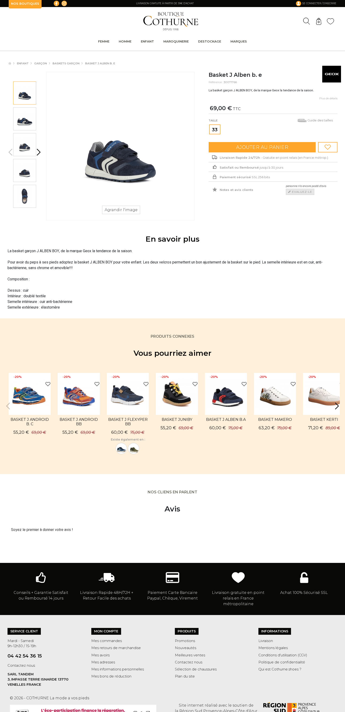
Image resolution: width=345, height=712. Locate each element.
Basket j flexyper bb (128, 421)
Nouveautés (185, 648)
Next (38, 152)
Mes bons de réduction (111, 676)
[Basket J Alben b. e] (24, 92)
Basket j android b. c (30, 421)
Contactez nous (21, 665)
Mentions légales (273, 648)
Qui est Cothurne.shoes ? (279, 669)
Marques (238, 41)
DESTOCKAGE (209, 41)
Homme (125, 41)
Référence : (216, 82)
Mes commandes (106, 641)
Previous (11, 152)
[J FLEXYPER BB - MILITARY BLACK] (133, 448)
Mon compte (106, 631)
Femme (103, 41)
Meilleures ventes (190, 655)
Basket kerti (324, 419)
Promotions (185, 641)
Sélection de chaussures (196, 669)
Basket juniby (177, 419)
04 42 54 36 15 (25, 656)
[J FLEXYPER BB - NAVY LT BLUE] (121, 448)
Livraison (265, 641)
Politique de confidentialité (281, 662)
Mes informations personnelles (117, 669)
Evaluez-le (301, 191)
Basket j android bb (79, 421)
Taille (213, 120)
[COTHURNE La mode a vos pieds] (170, 21)
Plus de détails (328, 98)
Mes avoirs (100, 655)
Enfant (147, 41)
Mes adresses (103, 662)
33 (215, 129)
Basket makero (275, 419)
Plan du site (185, 676)
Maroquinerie (176, 41)
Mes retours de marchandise (116, 648)
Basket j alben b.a (226, 419)
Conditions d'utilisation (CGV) (282, 655)
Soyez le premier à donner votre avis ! (42, 530)
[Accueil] (12, 63)
